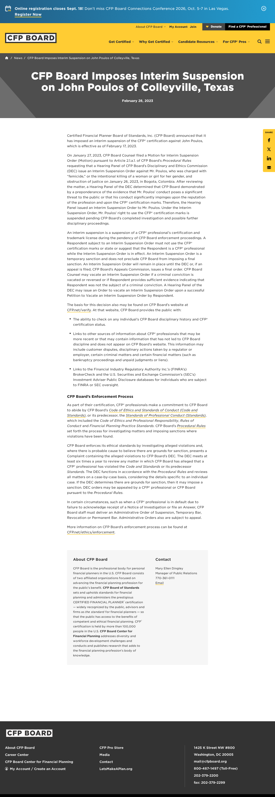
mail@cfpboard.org (210, 761)
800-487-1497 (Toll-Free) (216, 768)
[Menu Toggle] (267, 41)
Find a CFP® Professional (247, 26)
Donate (216, 26)
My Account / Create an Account (38, 769)
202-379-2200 (206, 775)
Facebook (269, 140)
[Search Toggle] (259, 41)
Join (193, 26)
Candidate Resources (196, 42)
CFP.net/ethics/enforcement (91, 532)
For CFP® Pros (234, 42)
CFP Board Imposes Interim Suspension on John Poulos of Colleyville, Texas (83, 58)
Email (269, 167)
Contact (106, 762)
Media (104, 755)
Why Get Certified (154, 42)
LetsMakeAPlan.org (115, 769)
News (18, 58)
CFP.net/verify (79, 310)
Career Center (17, 755)
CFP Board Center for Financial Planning (39, 762)
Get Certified (120, 42)
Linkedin (269, 158)
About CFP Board (149, 26)
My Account (178, 26)
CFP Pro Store (111, 748)
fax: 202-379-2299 (209, 783)
